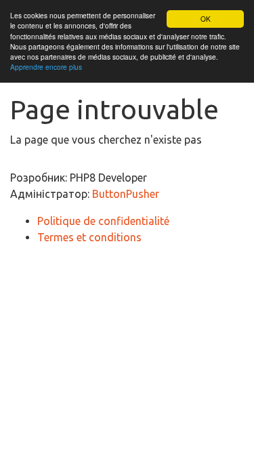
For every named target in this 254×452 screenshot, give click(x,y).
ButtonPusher (125, 194)
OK (205, 19)
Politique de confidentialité (103, 221)
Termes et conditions (89, 237)
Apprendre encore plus (46, 67)
